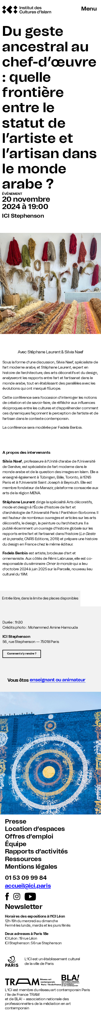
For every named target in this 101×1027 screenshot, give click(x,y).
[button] (50, 681)
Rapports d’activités (36, 851)
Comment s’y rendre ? (21, 653)
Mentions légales (31, 867)
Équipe (15, 844)
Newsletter (23, 906)
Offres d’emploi (29, 836)
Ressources (23, 859)
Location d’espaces (35, 829)
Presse (15, 821)
